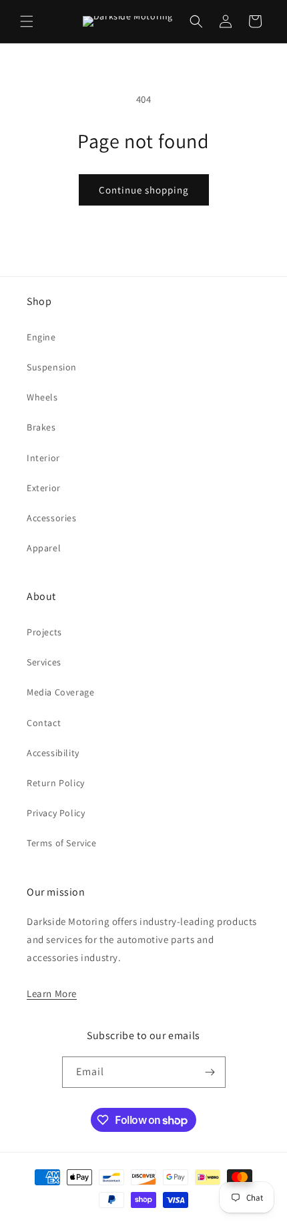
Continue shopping (144, 190)
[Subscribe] (210, 1072)
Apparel (44, 548)
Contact (44, 723)
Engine (41, 337)
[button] (26, 21)
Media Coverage (60, 692)
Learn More (52, 993)
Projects (44, 632)
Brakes (41, 427)
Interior (43, 458)
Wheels (42, 397)
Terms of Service (62, 843)
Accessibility (53, 753)
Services (44, 662)
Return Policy (56, 783)
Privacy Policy (56, 813)
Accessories (52, 518)
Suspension (52, 367)
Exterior (44, 488)
